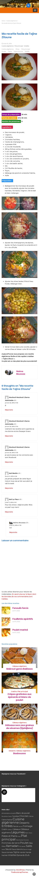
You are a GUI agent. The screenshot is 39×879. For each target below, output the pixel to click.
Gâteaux (16, 829)
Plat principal (18, 46)
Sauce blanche (17, 849)
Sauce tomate (7, 852)
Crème (30, 816)
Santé (3, 849)
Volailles (26, 46)
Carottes (15, 816)
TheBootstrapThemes (19, 872)
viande (22, 852)
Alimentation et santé (9, 813)
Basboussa (19, 753)
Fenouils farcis (20, 608)
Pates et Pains (9, 836)
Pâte (31, 843)
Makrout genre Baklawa (19, 668)
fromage (27, 826)
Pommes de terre (11, 843)
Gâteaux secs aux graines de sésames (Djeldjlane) (19, 727)
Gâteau (10, 829)
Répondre (9, 410)
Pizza (19, 836)
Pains (30, 833)
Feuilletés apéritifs (22, 618)
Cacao (10, 816)
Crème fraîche (7, 820)
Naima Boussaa (20, 372)
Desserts (12, 751)
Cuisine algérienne (8, 46)
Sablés (23, 846)
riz (20, 846)
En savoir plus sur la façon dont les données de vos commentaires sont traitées (19, 596)
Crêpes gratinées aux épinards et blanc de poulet (19, 697)
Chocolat (23, 816)
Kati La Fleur (14, 499)
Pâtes (4, 846)
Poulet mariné (20, 629)
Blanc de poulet (23, 813)
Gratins (14, 691)
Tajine (10, 51)
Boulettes (5, 816)
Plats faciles (19, 840)
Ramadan (12, 845)
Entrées (7, 826)
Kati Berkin (13, 473)
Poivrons (26, 840)
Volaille (27, 51)
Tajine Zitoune (18, 51)
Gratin (4, 829)
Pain (26, 833)
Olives (17, 49)
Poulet (4, 51)
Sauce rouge (27, 849)
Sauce (8, 849)
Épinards (20, 855)
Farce (15, 826)
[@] (18, 792)
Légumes (18, 832)
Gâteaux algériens (19, 666)
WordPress (20, 870)
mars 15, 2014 (7, 43)
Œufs (27, 855)
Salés (29, 845)
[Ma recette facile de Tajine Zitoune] (19, 97)
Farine (20, 826)
